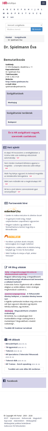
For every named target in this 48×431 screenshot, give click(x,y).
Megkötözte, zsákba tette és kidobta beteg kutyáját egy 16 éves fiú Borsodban (23, 248)
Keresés (37, 29)
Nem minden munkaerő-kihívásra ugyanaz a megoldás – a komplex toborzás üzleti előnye (22, 165)
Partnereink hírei (18, 203)
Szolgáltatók (20, 37)
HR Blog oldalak (17, 267)
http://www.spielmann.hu (17, 81)
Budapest (12, 122)
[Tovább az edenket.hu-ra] (24, 209)
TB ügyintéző (16, 347)
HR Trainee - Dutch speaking (23, 364)
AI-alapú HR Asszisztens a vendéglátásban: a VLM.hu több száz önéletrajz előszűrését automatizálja (22, 155)
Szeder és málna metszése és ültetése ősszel (24, 215)
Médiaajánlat (31, 421)
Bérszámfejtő (16, 344)
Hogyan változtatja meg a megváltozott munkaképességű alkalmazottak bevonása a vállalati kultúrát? (23, 279)
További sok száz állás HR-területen (24, 369)
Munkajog (12, 102)
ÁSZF (6, 418)
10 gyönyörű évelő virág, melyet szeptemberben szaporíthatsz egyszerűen (22, 220)
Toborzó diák (16, 360)
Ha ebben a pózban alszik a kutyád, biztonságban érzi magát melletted (20, 242)
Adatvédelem (19, 421)
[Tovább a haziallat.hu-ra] (24, 236)
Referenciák (26, 418)
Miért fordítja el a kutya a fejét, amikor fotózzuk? (21, 254)
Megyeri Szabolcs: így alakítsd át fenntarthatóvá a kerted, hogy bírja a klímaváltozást (20, 227)
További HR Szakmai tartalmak (18, 328)
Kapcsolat (8, 421)
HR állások (14, 339)
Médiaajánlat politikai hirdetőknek (17, 423)
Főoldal (9, 37)
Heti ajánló (13, 147)
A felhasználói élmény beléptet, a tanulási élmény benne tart (23, 296)
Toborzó (14, 351)
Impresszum (15, 418)
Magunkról (37, 418)
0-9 (12, 17)
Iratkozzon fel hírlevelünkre (14, 426)
